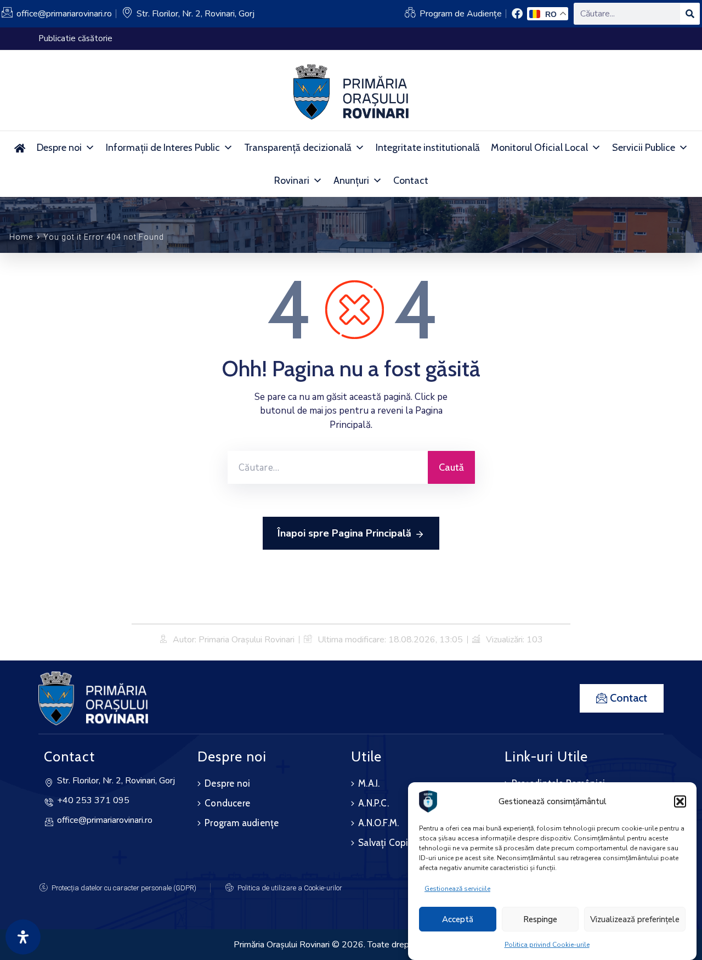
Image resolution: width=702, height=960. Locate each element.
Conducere (227, 803)
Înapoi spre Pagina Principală (344, 533)
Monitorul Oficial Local (539, 148)
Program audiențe (242, 822)
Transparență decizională (298, 148)
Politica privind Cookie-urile (547, 944)
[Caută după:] (328, 467)
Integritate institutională (428, 148)
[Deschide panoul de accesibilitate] (23, 937)
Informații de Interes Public (163, 148)
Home (21, 237)
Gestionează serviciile (457, 888)
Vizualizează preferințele (635, 919)
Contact (410, 180)
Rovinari (291, 180)
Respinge (540, 919)
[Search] (690, 14)
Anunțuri (351, 180)
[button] (680, 801)
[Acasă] (20, 147)
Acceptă (457, 919)
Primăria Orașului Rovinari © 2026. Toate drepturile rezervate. (351, 945)
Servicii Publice (643, 148)
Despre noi (59, 148)
